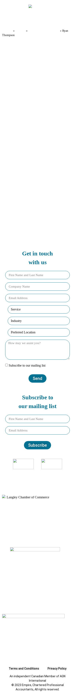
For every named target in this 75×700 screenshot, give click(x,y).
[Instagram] (32, 477)
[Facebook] (21, 477)
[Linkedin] (43, 477)
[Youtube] (54, 477)
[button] (8, 19)
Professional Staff (43, 30)
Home (7, 30)
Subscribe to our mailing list (27, 365)
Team (20, 30)
